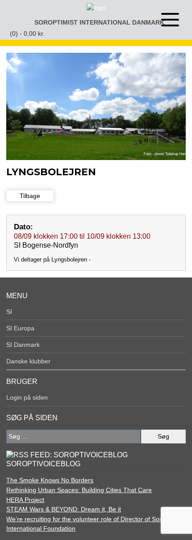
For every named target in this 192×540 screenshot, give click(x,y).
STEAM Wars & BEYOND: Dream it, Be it (63, 509)
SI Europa (20, 328)
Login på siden (27, 397)
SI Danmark (23, 344)
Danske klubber (28, 361)
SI (9, 311)
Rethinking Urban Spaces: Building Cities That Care (79, 490)
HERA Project (25, 499)
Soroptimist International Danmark (99, 22)
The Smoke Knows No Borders (49, 480)
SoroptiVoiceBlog (43, 464)
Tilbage (30, 195)
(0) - (27, 33)
